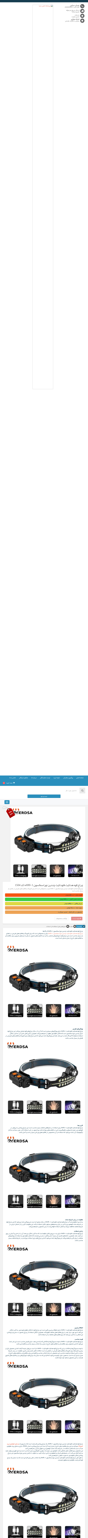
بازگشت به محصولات (61, 918)
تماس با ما (12, 778)
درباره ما (34, 778)
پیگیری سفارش (68, 778)
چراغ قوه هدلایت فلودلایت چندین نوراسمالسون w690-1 (65, 933)
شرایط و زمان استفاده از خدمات (56, 926)
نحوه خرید (56, 778)
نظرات (71, 926)
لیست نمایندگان (45, 778)
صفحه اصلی (80, 778)
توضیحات (79, 926)
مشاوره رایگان (23, 778)
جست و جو (44, 796)
